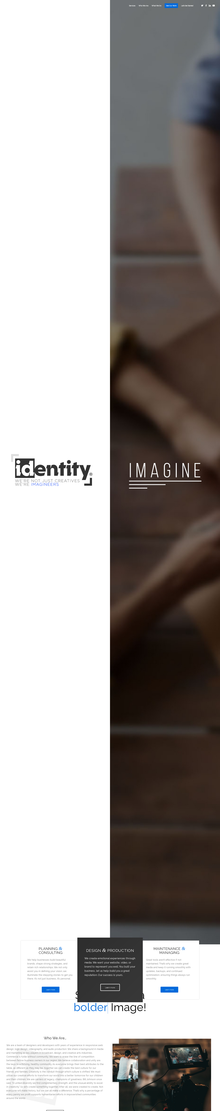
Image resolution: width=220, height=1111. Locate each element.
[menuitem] (132, 5)
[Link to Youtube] (214, 5)
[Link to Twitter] (202, 5)
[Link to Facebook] (206, 5)
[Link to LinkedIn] (210, 5)
